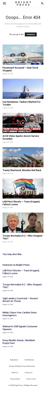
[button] (4, 3)
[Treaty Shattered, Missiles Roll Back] (23, 157)
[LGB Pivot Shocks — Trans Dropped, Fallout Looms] (23, 188)
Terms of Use (31, 379)
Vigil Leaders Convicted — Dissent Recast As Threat (20, 300)
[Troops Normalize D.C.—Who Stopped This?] (23, 223)
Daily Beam (14, 360)
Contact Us (28, 372)
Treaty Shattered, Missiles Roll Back (22, 170)
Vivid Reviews (29, 360)
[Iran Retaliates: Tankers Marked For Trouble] (23, 89)
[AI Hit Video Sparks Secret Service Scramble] (23, 123)
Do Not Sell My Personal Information (22, 366)
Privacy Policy (15, 379)
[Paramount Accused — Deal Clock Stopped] (23, 55)
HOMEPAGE (31, 34)
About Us (15, 372)
